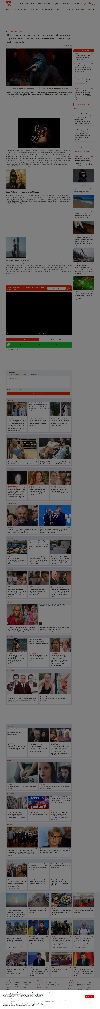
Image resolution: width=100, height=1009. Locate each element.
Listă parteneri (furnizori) (49, 1001)
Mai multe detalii (39, 996)
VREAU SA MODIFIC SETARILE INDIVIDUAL (89, 1001)
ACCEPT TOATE (89, 996)
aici (16, 1002)
